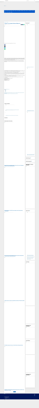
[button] (34, 0)
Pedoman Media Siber (7, 397)
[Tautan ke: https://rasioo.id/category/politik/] (31, 161)
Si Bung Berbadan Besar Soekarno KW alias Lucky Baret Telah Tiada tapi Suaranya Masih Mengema (30, 110)
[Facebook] (5, 90)
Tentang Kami (6, 397)
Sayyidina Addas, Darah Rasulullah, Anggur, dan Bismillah (30, 258)
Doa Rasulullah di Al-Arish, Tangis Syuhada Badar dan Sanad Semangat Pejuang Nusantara (30, 257)
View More (14, 391)
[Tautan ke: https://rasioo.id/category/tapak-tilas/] (29, 210)
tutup (4, 399)
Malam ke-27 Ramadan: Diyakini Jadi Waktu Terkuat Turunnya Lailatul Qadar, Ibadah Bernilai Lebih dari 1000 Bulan (30, 154)
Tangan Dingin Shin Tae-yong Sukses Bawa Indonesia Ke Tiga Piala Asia (12, 115)
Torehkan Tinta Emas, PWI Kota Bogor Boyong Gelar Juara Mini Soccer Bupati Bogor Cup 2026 (14, 389)
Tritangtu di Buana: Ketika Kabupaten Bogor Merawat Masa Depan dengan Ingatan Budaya (30, 255)
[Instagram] (5, 91)
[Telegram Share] (4, 47)
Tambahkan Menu (6, 0)
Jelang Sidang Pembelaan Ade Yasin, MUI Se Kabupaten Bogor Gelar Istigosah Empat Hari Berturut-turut (14, 92)
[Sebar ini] (4, 44)
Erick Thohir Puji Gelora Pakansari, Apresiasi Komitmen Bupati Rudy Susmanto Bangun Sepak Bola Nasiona (14, 255)
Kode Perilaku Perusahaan (7, 398)
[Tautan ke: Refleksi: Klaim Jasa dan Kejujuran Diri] (30, 45)
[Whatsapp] (4, 49)
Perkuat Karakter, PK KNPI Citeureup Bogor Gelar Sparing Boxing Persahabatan (14, 210)
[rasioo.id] (5, 5)
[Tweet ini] (4, 46)
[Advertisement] (24, 6)
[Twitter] (5, 90)
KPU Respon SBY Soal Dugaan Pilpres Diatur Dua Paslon (11, 93)
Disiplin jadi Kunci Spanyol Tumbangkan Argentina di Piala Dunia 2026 (14, 300)
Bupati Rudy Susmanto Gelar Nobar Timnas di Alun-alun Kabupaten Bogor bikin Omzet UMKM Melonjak (14, 165)
